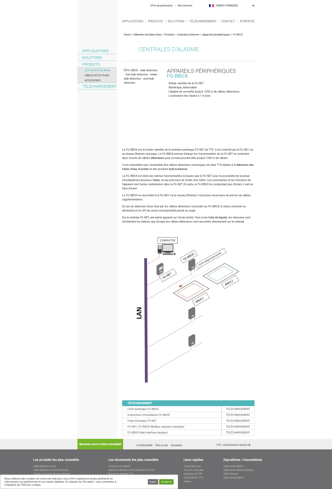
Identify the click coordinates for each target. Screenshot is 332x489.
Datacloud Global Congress (239, 470)
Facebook (213, 445)
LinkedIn (208, 445)
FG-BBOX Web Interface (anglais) (147, 432)
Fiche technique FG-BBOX (143, 409)
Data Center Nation (234, 477)
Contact (228, 21)
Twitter (204, 445)
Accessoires (93, 80)
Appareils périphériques (216, 34)
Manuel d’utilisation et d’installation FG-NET (131, 470)
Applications (132, 21)
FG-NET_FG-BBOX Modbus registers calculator (156, 426)
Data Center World (233, 466)
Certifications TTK (193, 477)
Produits (155, 21)
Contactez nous (192, 466)
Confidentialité (145, 445)
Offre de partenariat (161, 5)
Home (97, 13)
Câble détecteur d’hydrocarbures (50, 470)
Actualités (176, 445)
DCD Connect (231, 473)
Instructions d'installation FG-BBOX (148, 415)
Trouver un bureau (194, 470)
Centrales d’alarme (97, 70)
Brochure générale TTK (120, 473)
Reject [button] (153, 482)
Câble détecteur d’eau (44, 466)
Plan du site (161, 445)
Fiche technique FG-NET (141, 420)
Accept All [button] (166, 482)
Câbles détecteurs (97, 75)
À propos (247, 21)
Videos (187, 481)
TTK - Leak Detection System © (233, 445)
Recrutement (185, 5)
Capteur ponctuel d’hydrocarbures (51, 473)
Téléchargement (203, 21)
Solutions (176, 21)
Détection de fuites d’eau (148, 34)
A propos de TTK (193, 473)
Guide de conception (119, 466)
